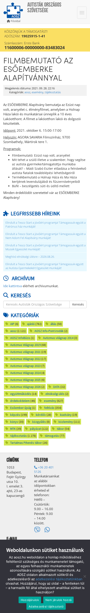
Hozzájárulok (30, 600)
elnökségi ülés (54, 394)
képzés (15, 415)
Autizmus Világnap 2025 (25, 380)
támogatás (52, 436)
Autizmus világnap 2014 (58, 338)
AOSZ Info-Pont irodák (49, 331)
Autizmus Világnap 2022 (25, 359)
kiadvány (66, 415)
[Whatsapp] (47, 530)
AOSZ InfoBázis (20, 338)
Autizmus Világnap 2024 (25, 373)
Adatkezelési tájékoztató (46, 606)
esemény (37, 92)
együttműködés (20, 394)
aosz (27, 92)
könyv (14, 422)
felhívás (49, 408)
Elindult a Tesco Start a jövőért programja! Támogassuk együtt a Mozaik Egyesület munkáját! (45, 247)
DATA (56, 387)
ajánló (31, 324)
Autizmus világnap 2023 (25, 366)
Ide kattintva (12, 286)
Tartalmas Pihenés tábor (26, 443)
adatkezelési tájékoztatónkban (59, 579)
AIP (12, 324)
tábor (60, 429)
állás (53, 324)
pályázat (35, 429)
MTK (13, 429)
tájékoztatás (53, 92)
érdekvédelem (20, 401)
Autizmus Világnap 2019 (25, 345)
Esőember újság (20, 408)
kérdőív (41, 415)
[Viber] (37, 530)
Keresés (78, 304)
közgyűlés (39, 422)
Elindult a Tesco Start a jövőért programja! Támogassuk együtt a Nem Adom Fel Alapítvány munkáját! (45, 236)
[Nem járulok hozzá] (84, 576)
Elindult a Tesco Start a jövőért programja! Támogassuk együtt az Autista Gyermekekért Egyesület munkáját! (44, 266)
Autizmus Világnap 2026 (25, 387)
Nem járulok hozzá (58, 600)
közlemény (66, 422)
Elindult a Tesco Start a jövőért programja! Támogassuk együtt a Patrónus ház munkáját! (45, 224)
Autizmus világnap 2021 (25, 352)
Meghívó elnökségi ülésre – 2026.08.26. (30, 257)
